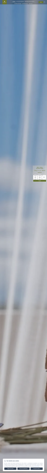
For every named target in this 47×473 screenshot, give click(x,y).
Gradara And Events (29, 1)
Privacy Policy (36, 466)
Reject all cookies (10, 468)
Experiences (25, 3)
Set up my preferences (23, 468)
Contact (31, 3)
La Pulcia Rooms (20, 1)
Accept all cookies (36, 468)
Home (14, 1)
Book (41, 2)
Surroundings (17, 3)
